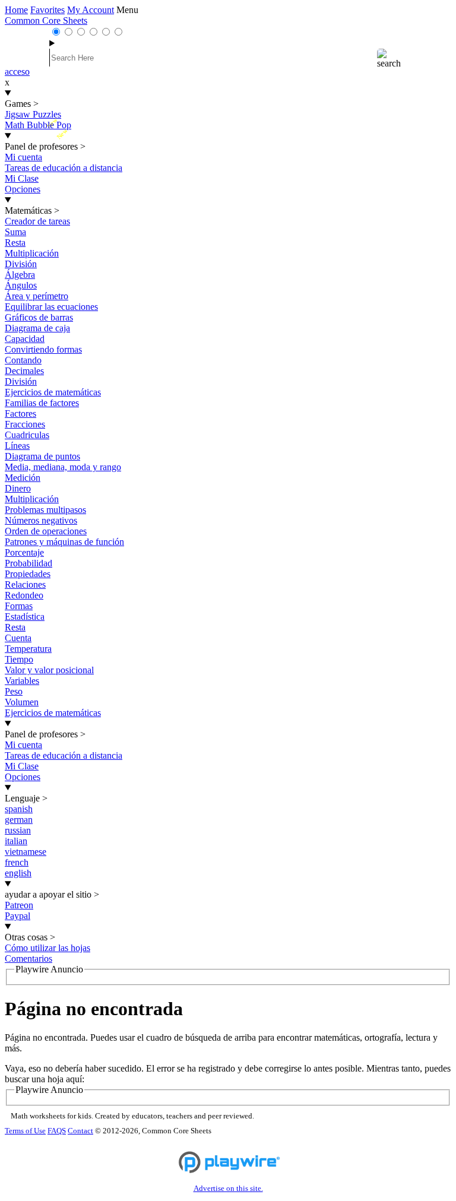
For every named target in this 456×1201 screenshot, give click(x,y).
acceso (17, 71)
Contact (80, 1131)
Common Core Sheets (46, 20)
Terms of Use (25, 1131)
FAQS (57, 1131)
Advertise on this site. (228, 1188)
